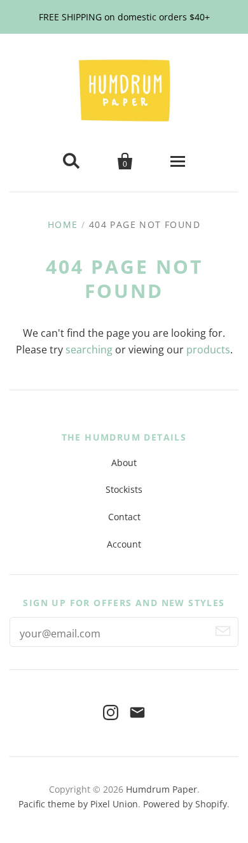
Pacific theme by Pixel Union (78, 804)
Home (63, 224)
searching (89, 350)
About (124, 463)
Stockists (124, 489)
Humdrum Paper (161, 789)
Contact (124, 517)
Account (124, 544)
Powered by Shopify (185, 804)
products (208, 350)
